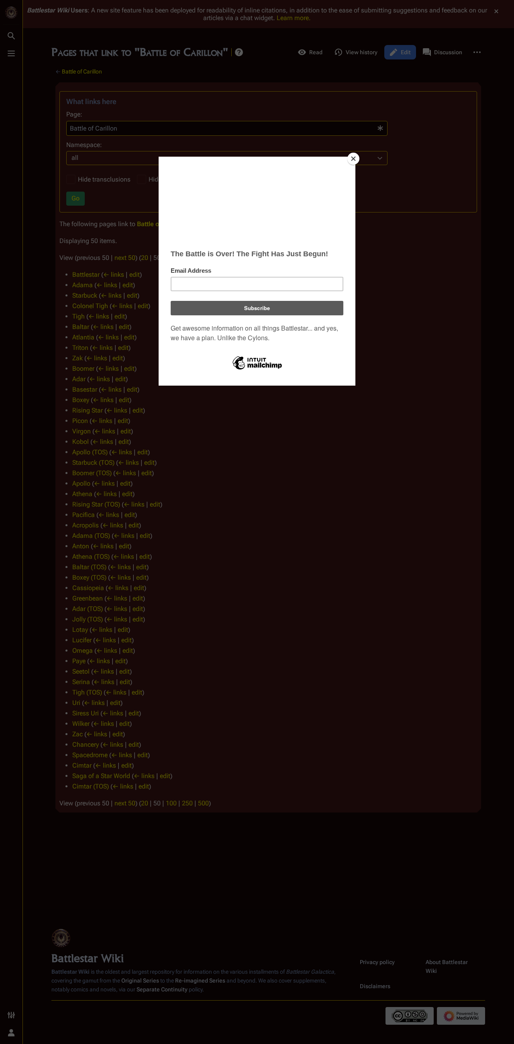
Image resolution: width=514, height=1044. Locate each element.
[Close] (353, 159)
